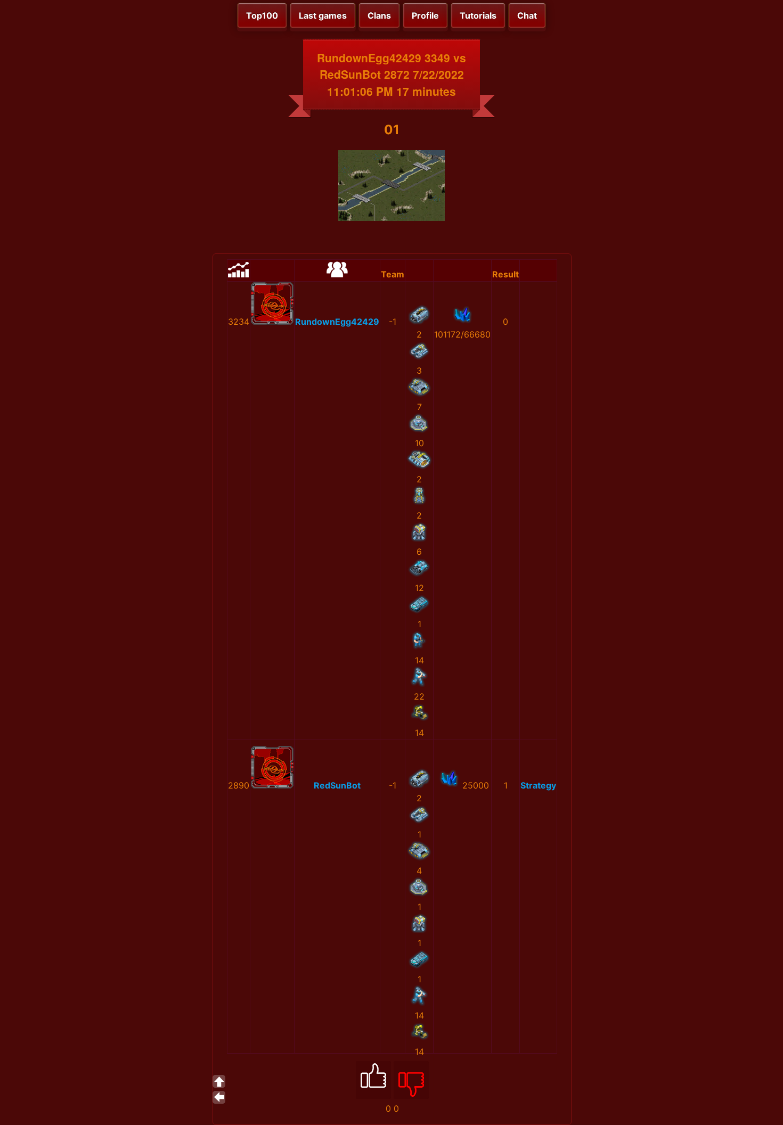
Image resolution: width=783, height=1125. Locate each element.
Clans (379, 15)
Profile (425, 15)
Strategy (538, 785)
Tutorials (478, 15)
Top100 (262, 15)
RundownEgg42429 (337, 321)
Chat (527, 15)
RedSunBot (337, 785)
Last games (323, 15)
